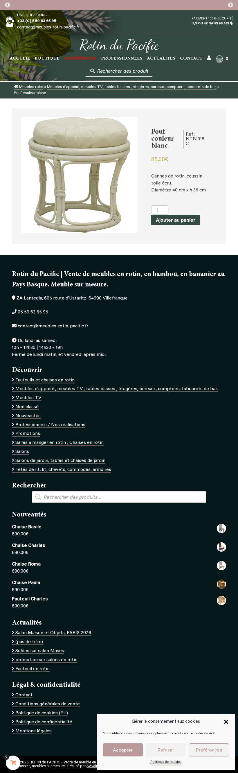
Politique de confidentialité (43, 722)
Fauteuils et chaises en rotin (45, 380)
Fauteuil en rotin (32, 669)
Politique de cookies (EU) (41, 713)
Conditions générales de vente (47, 704)
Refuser (166, 750)
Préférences (209, 750)
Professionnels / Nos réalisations (50, 425)
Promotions (27, 433)
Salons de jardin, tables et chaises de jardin (60, 460)
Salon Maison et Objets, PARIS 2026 (53, 633)
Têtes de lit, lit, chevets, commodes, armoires (63, 469)
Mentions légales (33, 731)
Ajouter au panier (175, 220)
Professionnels (121, 58)
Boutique (47, 58)
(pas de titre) (29, 642)
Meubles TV (28, 398)
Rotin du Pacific (119, 45)
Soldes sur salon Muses (39, 651)
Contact (191, 58)
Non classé (27, 407)
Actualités (161, 58)
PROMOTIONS (80, 58)
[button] (226, 722)
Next (230, 5)
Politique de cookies (165, 762)
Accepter (123, 750)
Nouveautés (28, 416)
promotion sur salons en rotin (46, 660)
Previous (7, 5)
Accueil (20, 58)
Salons (22, 451)
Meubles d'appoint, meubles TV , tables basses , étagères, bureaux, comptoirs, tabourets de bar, (132, 87)
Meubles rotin (30, 87)
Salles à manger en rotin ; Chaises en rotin (59, 442)
